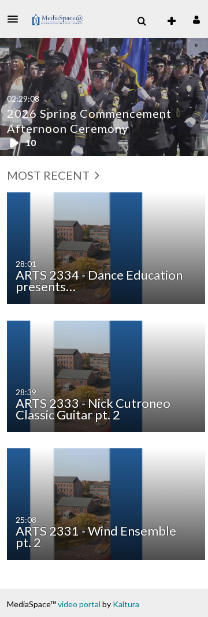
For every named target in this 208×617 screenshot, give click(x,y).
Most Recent (49, 175)
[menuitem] (141, 21)
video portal (79, 604)
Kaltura (126, 604)
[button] (16, 19)
